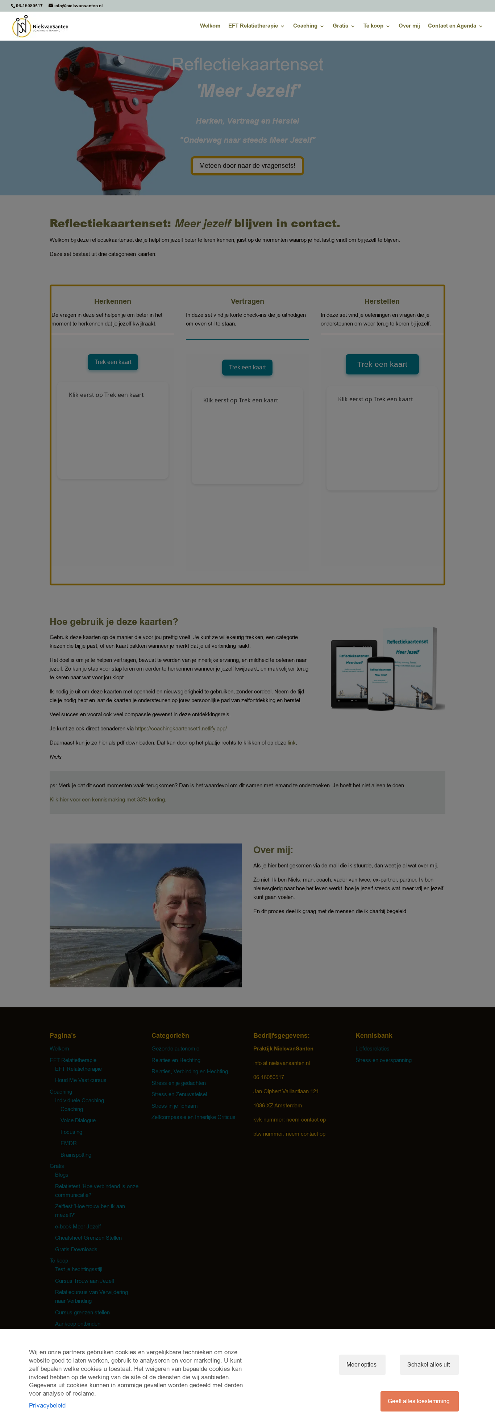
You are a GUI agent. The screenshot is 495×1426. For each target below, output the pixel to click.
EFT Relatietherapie (253, 27)
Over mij (409, 27)
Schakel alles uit (428, 1365)
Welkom (210, 27)
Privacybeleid (47, 1405)
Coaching (305, 27)
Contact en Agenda (452, 27)
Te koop (373, 27)
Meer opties (361, 1365)
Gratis (340, 27)
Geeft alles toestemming (419, 1401)
